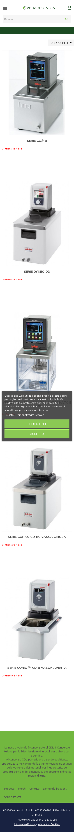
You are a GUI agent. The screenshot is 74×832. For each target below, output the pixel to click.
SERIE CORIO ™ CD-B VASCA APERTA (37, 668)
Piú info (9, 415)
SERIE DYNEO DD (37, 271)
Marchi (22, 788)
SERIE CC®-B (37, 141)
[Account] (69, 8)
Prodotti (9, 788)
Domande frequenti (55, 788)
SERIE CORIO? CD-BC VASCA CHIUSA (37, 537)
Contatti (34, 788)
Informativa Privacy (25, 824)
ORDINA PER (62, 43)
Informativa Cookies (49, 824)
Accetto (37, 434)
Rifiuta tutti (37, 424)
